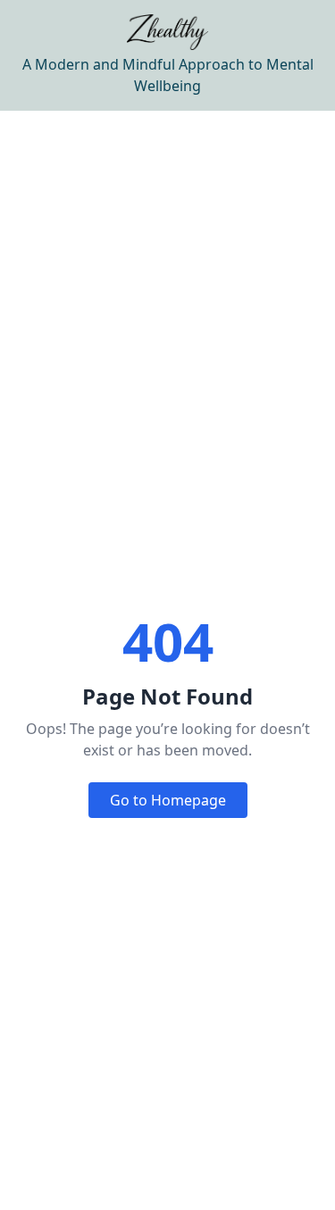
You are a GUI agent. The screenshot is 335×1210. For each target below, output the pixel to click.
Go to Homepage (168, 800)
